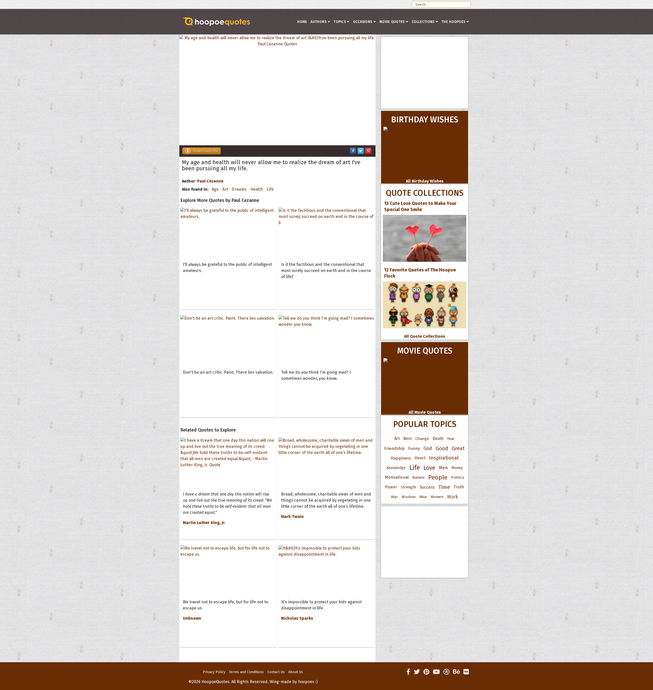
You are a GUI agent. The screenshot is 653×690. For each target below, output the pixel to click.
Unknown (192, 618)
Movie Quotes (392, 22)
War (394, 496)
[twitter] (417, 671)
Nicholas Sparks (297, 618)
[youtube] (436, 671)
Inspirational (444, 458)
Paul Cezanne (210, 181)
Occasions (362, 22)
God (427, 448)
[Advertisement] (424, 72)
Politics (457, 477)
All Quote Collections (424, 336)
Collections (423, 22)
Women (437, 496)
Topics (340, 22)
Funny (414, 448)
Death (438, 438)
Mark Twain (292, 516)
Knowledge (396, 467)
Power (391, 487)
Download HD (205, 150)
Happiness (401, 458)
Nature (418, 477)
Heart (420, 457)
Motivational (397, 477)
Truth (459, 487)
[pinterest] (426, 671)
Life (270, 189)
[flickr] (466, 671)
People (437, 477)
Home (302, 22)
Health (256, 189)
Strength (408, 487)
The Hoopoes (453, 22)
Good (442, 448)
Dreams (239, 189)
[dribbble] (446, 671)
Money (457, 467)
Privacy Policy (214, 672)
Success (427, 487)
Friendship (394, 448)
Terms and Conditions (246, 672)
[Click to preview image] (277, 90)
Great (458, 448)
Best (407, 438)
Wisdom (408, 496)
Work (452, 497)
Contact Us (276, 672)
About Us (295, 672)
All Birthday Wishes (425, 181)
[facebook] (408, 671)
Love (429, 467)
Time (444, 487)
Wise (423, 496)
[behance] (456, 671)
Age (215, 189)
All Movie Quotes (425, 412)
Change (422, 438)
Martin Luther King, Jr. (204, 522)
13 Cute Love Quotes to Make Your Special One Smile (420, 206)
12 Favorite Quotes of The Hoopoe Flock (420, 273)
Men (443, 468)
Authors (318, 22)
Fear (451, 438)
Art (225, 189)
